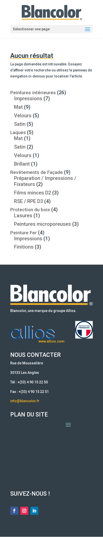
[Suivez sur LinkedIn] (34, 511)
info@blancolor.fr (25, 401)
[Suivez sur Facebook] (14, 511)
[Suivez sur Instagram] (24, 511)
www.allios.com (51, 341)
